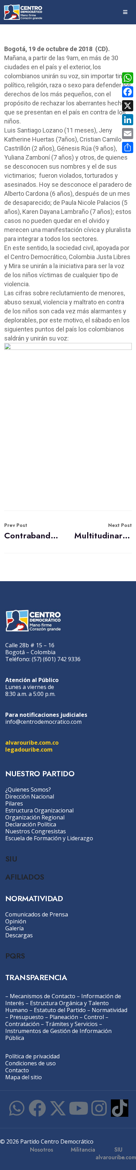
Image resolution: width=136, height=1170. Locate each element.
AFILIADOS (24, 876)
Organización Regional (35, 817)
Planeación (64, 1017)
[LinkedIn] (128, 120)
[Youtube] (78, 1108)
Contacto (17, 1070)
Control (94, 1017)
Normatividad (109, 1010)
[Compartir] (128, 147)
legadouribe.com (29, 749)
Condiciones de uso (30, 1063)
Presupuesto (27, 1017)
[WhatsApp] (128, 78)
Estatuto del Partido (60, 1010)
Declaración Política (30, 824)
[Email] (128, 134)
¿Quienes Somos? (28, 789)
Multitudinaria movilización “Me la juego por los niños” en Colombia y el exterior (103, 532)
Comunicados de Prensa (36, 914)
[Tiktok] (119, 1108)
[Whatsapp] (16, 1108)
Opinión (15, 921)
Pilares (14, 803)
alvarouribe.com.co (32, 742)
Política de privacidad (32, 1056)
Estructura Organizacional (39, 810)
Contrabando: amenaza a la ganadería (33, 532)
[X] (128, 106)
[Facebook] (37, 1108)
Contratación (22, 1024)
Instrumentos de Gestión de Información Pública (58, 1034)
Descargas (19, 935)
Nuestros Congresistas (35, 831)
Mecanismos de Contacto (42, 996)
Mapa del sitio (23, 1077)
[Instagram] (99, 1108)
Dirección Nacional (29, 796)
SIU (11, 858)
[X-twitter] (58, 1108)
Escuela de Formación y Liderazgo (49, 838)
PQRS (15, 955)
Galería (14, 928)
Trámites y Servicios (71, 1024)
